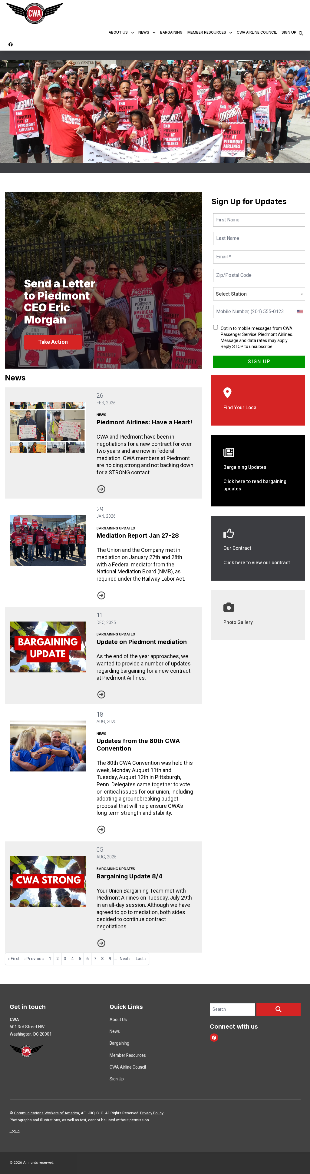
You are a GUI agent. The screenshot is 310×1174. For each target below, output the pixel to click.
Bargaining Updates (116, 528)
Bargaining (171, 32)
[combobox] (300, 311)
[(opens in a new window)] (258, 615)
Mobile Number (231, 308)
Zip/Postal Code (233, 272)
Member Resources (206, 32)
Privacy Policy (151, 1113)
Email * (223, 253)
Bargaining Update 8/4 (129, 876)
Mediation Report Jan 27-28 (138, 535)
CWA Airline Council (257, 32)
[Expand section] (132, 32)
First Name (227, 216)
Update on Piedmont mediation (142, 641)
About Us (118, 32)
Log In (15, 1131)
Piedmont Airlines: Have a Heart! (144, 422)
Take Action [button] (53, 342)
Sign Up (289, 32)
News (143, 32)
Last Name (227, 235)
